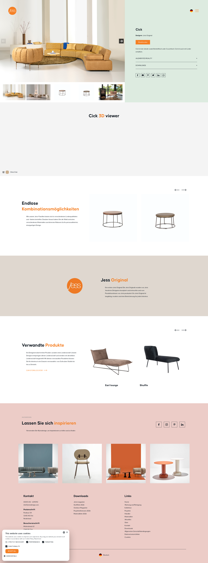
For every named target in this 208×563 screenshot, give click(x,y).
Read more (37, 539)
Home (127, 502)
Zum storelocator (34, 370)
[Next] (121, 41)
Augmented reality (144, 58)
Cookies (128, 537)
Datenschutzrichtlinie (132, 534)
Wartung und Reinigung (133, 505)
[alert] (35, 545)
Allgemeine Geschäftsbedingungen (137, 531)
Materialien (129, 516)
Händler (127, 514)
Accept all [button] (12, 551)
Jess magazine (79, 502)
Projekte (128, 511)
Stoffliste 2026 (79, 505)
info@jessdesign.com (31, 505)
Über (126, 522)
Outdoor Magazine (80, 508)
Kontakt (127, 525)
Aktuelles (128, 519)
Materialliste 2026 (80, 514)
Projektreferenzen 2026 (82, 511)
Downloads (141, 65)
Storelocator (142, 42)
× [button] (67, 532)
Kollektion (128, 508)
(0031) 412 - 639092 (31, 502)
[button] (11, 556)
